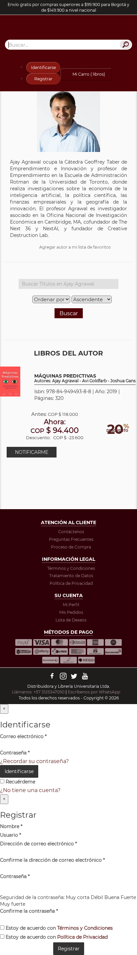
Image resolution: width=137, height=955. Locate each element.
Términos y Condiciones (71, 568)
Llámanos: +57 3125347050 (38, 691)
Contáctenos (71, 531)
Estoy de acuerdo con (58, 928)
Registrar (43, 78)
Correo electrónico (23, 736)
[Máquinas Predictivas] (10, 381)
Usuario (10, 835)
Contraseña (15, 753)
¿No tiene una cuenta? (30, 790)
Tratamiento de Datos (71, 575)
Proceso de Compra (71, 546)
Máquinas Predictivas (85, 378)
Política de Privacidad (71, 583)
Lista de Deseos (71, 619)
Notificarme (31, 452)
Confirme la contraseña (29, 911)
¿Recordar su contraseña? (34, 761)
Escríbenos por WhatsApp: (95, 691)
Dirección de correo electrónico (38, 844)
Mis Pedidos (71, 612)
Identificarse (43, 67)
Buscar (69, 313)
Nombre (11, 826)
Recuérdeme (19, 782)
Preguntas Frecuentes (71, 539)
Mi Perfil (71, 604)
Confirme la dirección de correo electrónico (52, 860)
